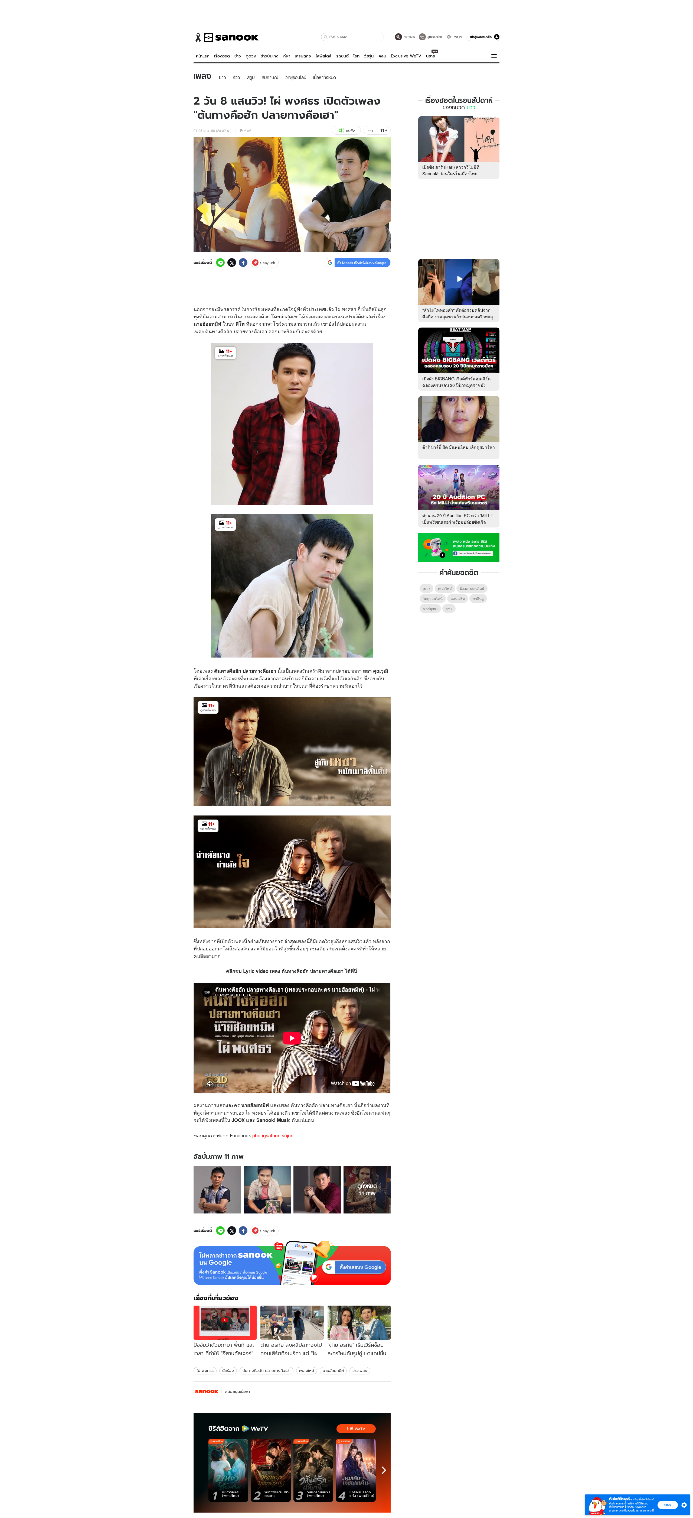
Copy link (267, 262)
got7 (449, 608)
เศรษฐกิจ (303, 56)
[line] (220, 262)
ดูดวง (251, 56)
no (265, 1120)
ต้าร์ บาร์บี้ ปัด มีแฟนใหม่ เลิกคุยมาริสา (458, 447)
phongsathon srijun (272, 1135)
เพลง (268, 308)
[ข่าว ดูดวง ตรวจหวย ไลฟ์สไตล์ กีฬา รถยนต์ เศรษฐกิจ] (226, 37)
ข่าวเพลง (359, 1370)
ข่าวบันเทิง (269, 56)
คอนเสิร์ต (457, 598)
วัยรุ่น (369, 56)
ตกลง (667, 1504)
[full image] (217, 1189)
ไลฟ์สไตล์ (323, 56)
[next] (384, 1470)
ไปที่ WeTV (356, 1429)
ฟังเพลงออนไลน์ (472, 588)
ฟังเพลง (213, 1119)
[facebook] (243, 262)
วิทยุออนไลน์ (433, 598)
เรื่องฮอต (222, 56)
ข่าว (237, 56)
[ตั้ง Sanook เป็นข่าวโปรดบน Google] (292, 1263)
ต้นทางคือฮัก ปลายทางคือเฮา (266, 1370)
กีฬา (286, 56)
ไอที (356, 56)
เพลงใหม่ (306, 1370)
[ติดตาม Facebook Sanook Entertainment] (458, 547)
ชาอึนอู (478, 598)
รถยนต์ (342, 56)
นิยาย (430, 56)
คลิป (382, 56)
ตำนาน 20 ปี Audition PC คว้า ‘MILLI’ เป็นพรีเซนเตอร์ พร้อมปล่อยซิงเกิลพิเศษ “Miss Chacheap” (457, 522)
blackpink (430, 608)
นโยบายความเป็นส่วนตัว (622, 1510)
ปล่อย (346, 323)
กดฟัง (350, 130)
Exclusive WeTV (406, 56)
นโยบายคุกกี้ (647, 1510)
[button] (325, 37)
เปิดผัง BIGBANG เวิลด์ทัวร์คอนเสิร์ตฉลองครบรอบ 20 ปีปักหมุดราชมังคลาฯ (456, 385)
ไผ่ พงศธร (345, 308)
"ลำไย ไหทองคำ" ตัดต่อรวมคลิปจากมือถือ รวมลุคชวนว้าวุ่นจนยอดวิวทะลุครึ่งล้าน (457, 316)
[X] (231, 262)
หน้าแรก (203, 56)
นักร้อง (228, 1370)
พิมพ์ (247, 130)
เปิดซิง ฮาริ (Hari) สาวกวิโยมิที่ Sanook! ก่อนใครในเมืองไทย (450, 170)
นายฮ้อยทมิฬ (333, 1370)
